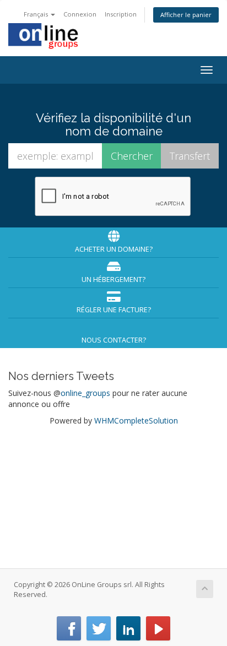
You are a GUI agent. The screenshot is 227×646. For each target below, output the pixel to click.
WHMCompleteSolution (136, 420)
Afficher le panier (186, 14)
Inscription (121, 14)
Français (37, 14)
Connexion (79, 14)
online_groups (85, 393)
